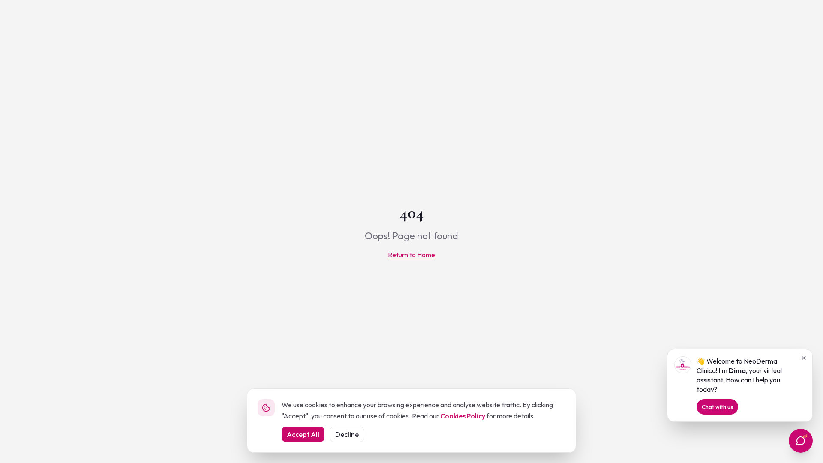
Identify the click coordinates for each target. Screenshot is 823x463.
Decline (347, 434)
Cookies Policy (462, 416)
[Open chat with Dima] (801, 441)
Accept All (303, 434)
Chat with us (717, 406)
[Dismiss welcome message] (804, 358)
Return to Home (411, 254)
